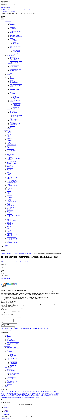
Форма (11, 32)
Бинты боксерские (14, 35)
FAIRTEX (9, 151)
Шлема (11, 38)
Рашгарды (12, 27)
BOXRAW (9, 141)
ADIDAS (9, 134)
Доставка (6, 245)
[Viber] (14, 284)
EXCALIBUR (10, 149)
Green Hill (9, 157)
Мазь (11, 73)
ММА (14, 42)
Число (8, 324)
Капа (14, 54)
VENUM (9, 184)
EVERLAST (10, 147)
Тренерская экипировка (16, 36)
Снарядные (16, 40)
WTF (14, 44)
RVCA (8, 174)
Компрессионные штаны (16, 29)
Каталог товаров (8, 21)
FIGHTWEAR (10, 154)
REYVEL (9, 131)
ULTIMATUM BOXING (13, 181)
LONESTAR (10, 166)
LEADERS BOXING (12, 164)
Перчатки (12, 39)
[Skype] (10, 284)
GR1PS (8, 155)
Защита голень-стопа (15, 46)
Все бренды (7, 130)
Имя (2, 322)
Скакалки (12, 71)
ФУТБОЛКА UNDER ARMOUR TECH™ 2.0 (14, 328)
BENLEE (9, 139)
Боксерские (16, 43)
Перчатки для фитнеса (15, 69)
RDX (8, 172)
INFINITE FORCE (11, 161)
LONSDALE (10, 168)
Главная (6, 243)
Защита (11, 47)
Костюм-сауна (13, 70)
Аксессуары (10, 63)
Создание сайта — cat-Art (7, 418)
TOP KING (9, 178)
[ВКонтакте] (1, 284)
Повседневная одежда (15, 31)
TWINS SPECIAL (11, 180)
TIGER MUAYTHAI (12, 177)
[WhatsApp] (12, 284)
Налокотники (16, 51)
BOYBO (9, 142)
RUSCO (9, 132)
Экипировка (10, 34)
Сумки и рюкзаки (14, 65)
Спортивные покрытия (16, 61)
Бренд (5, 312)
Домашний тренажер (12, 185)
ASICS (8, 136)
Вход (9, 7)
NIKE (8, 170)
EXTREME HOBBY (12, 150)
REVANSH (9, 173)
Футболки (12, 24)
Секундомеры (13, 66)
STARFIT (9, 176)
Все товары (7, 407)
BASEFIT (9, 138)
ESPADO (9, 146)
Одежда (9, 23)
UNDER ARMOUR (12, 182)
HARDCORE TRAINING (13, 158)
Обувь (8, 74)
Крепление (15, 59)
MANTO (9, 169)
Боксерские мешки (14, 58)
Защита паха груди (17, 48)
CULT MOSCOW (11, 145)
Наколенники (16, 50)
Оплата (5, 246)
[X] (6, 284)
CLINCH (9, 143)
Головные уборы (14, 28)
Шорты (11, 25)
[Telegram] (16, 284)
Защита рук (16, 52)
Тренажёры (13, 57)
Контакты (6, 247)
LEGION (9, 165)
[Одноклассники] (4, 284)
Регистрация (4, 7)
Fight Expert (10, 153)
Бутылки (12, 67)
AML (8, 135)
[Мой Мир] (8, 284)
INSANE (9, 162)
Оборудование (10, 55)
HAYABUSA (10, 159)
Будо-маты (15, 62)
